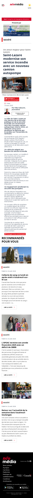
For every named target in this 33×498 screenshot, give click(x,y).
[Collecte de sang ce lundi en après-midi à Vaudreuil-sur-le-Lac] (16, 255)
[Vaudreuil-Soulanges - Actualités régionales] (16, 4)
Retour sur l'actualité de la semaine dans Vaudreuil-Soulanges (14, 412)
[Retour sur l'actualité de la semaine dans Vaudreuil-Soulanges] (16, 390)
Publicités (6, 472)
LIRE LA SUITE (8, 307)
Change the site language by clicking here (16, 19)
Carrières (6, 470)
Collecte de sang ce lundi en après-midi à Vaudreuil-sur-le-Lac (15, 277)
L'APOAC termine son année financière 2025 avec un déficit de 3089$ (15, 344)
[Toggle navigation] (3, 5)
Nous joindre (7, 465)
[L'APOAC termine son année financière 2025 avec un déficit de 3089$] (16, 323)
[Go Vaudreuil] (9, 459)
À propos (6, 468)
